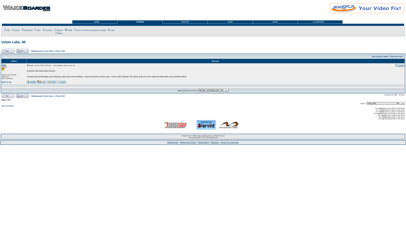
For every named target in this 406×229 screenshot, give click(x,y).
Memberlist (28, 30)
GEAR (230, 22)
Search (17, 30)
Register (60, 30)
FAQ (8, 30)
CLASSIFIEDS (318, 22)
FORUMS (140, 22)
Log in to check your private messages (91, 30)
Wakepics (215, 142)
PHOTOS (185, 22)
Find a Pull (60, 51)
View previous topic (380, 56)
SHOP (275, 22)
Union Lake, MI (13, 42)
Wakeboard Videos (188, 142)
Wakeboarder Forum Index (42, 51)
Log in (112, 30)
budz (4, 65)
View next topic (396, 56)
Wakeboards (172, 142)
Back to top (6, 82)
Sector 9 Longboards (230, 142)
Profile (69, 30)
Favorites (48, 30)
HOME (96, 22)
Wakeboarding (197, 136)
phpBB (198, 137)
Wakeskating (203, 142)
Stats (39, 30)
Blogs (60, 33)
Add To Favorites (7, 106)
